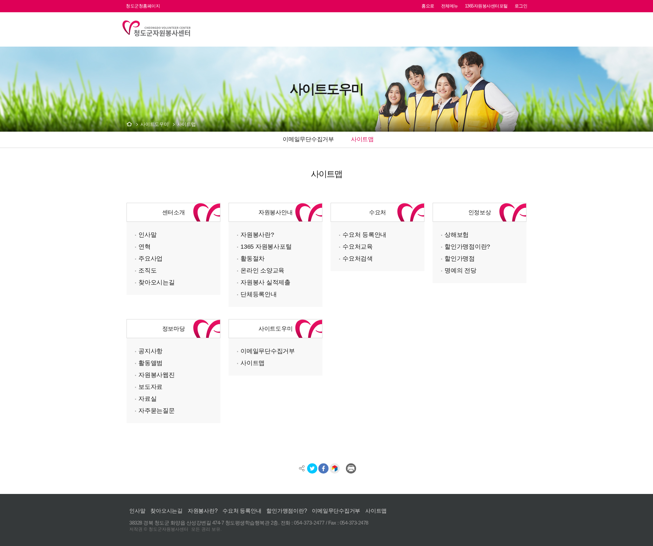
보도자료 (150, 386)
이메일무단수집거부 (267, 350)
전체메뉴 (449, 6)
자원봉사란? (257, 234)
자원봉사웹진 (156, 374)
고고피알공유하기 (335, 468)
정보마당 (173, 328)
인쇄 (351, 468)
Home (129, 124)
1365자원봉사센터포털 (486, 6)
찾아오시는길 (156, 282)
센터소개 (173, 212)
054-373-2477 (309, 523)
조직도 (147, 270)
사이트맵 (186, 124)
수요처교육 (357, 246)
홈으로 (427, 6)
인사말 (147, 234)
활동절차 (252, 258)
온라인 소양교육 (262, 270)
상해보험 (457, 234)
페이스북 (323, 468)
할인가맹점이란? (467, 246)
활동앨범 (150, 362)
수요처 (377, 212)
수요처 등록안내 (364, 234)
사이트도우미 (154, 124)
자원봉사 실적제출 (265, 282)
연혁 (144, 246)
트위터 (312, 468)
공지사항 (150, 350)
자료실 (147, 398)
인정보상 (479, 212)
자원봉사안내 (275, 212)
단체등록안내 (258, 294)
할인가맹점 (460, 258)
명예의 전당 (460, 270)
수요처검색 (357, 258)
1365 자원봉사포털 (265, 246)
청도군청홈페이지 (143, 6)
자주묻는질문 (156, 410)
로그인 (521, 6)
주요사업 (150, 258)
